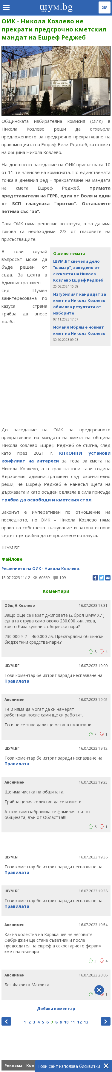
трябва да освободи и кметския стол (46, 500)
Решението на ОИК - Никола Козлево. (40, 568)
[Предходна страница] (6, 1021)
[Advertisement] (56, 391)
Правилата (16, 681)
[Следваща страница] (106, 1021)
